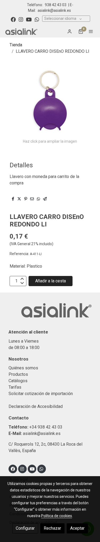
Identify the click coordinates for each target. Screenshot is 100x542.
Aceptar (77, 528)
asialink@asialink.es (54, 10)
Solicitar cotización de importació (40, 393)
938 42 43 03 (55, 5)
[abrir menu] (91, 31)
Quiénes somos (23, 367)
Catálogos (18, 380)
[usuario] (69, 31)
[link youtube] (29, 19)
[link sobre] (50, 313)
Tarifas (15, 387)
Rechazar (52, 528)
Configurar (25, 528)
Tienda (16, 44)
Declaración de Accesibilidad (36, 406)
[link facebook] (13, 19)
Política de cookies (56, 516)
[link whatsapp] (37, 19)
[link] (21, 31)
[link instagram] (21, 19)
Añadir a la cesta (50, 280)
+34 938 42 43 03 (45, 427)
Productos (18, 374)
